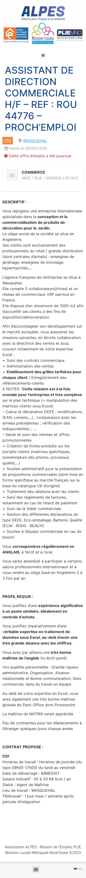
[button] (43, 55)
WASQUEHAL (35, 140)
